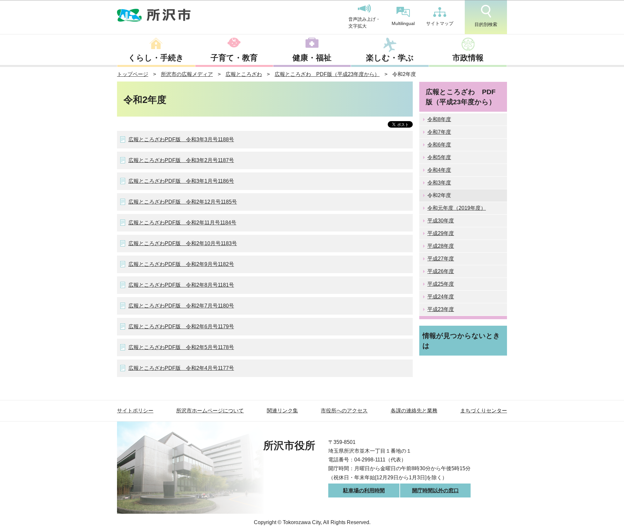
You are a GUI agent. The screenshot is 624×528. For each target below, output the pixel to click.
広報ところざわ (244, 74)
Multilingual (403, 23)
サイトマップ (439, 23)
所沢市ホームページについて (210, 410)
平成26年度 (440, 271)
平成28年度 (440, 246)
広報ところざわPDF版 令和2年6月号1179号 (181, 326)
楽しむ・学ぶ (390, 57)
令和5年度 (439, 157)
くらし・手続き (156, 57)
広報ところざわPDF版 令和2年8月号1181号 (181, 285)
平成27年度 (440, 258)
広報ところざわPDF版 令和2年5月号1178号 (181, 347)
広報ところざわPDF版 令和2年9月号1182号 (181, 264)
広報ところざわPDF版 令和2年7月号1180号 (181, 305)
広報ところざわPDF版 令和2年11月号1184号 (182, 222)
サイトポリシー (135, 410)
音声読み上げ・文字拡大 (364, 23)
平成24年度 (440, 296)
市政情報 (468, 57)
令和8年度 (439, 119)
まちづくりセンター (483, 410)
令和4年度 (439, 170)
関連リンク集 (282, 410)
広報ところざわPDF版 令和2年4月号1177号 (181, 368)
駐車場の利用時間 (364, 490)
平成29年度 (440, 233)
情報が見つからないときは (461, 340)
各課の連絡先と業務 (414, 410)
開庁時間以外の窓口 (435, 490)
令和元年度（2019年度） (456, 208)
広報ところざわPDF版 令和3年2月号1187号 (181, 160)
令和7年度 (439, 132)
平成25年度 (440, 284)
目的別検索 (485, 24)
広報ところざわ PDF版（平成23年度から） (327, 74)
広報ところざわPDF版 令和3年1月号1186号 (181, 181)
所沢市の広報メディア (187, 74)
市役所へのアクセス (344, 410)
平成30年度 (440, 220)
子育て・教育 (234, 57)
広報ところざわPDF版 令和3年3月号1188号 (181, 139)
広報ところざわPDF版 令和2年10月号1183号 (182, 243)
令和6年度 (439, 144)
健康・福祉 (312, 57)
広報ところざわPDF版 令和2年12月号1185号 (182, 202)
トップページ (132, 74)
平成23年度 (440, 309)
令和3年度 (439, 182)
